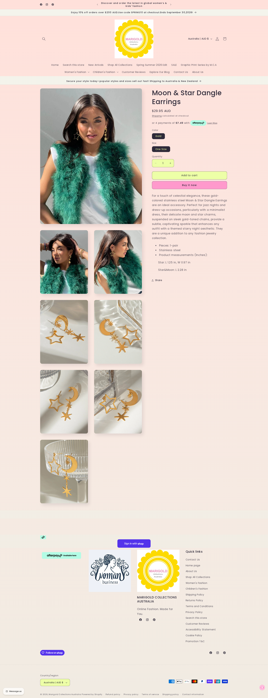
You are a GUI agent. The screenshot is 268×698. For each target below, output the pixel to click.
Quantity (157, 156)
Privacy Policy (194, 612)
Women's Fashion (196, 582)
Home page (193, 565)
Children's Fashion (197, 588)
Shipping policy (170, 694)
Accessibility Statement (201, 629)
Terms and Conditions (199, 606)
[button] (44, 39)
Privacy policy (131, 694)
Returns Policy (194, 600)
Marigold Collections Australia (65, 694)
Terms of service (150, 694)
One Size (161, 149)
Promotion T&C (195, 641)
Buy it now (189, 185)
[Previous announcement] (97, 4)
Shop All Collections (198, 577)
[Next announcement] (170, 4)
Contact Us (193, 559)
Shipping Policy (195, 594)
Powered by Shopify (92, 694)
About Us (191, 571)
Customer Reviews (197, 623)
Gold (158, 136)
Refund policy (113, 694)
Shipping (157, 115)
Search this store (196, 618)
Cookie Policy (194, 635)
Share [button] (158, 280)
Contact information (193, 694)
